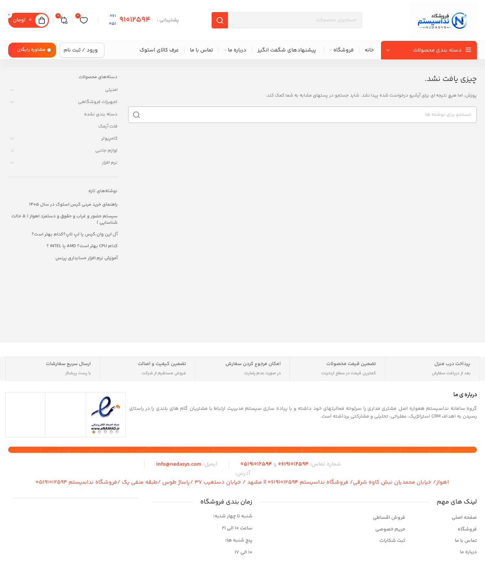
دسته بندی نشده (101, 114)
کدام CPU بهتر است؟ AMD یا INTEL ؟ (82, 246)
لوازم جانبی (106, 150)
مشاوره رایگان (31, 49)
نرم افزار (110, 162)
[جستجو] (136, 115)
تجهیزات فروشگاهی (98, 101)
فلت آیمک (108, 126)
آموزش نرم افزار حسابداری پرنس (86, 258)
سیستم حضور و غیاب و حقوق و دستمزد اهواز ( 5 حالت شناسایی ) (64, 219)
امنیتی (111, 89)
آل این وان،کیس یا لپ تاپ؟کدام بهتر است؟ (75, 234)
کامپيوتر (109, 138)
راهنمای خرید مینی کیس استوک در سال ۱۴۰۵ (73, 204)
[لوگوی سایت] (443, 20)
